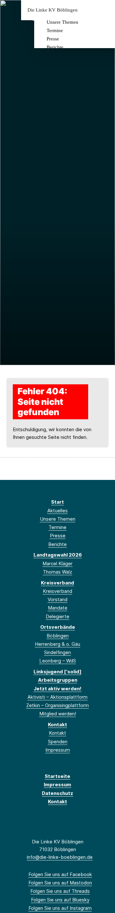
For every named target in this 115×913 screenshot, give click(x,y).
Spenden (57, 741)
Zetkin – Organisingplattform (57, 705)
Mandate (57, 608)
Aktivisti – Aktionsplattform (57, 697)
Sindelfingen (57, 652)
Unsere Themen (62, 22)
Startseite (57, 776)
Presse (53, 38)
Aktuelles (57, 511)
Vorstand (57, 599)
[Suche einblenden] (87, 10)
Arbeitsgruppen (57, 680)
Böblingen (58, 636)
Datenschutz (57, 793)
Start (57, 502)
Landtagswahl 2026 (58, 555)
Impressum (57, 750)
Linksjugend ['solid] (57, 672)
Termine (55, 30)
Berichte (55, 47)
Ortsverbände (57, 627)
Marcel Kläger (57, 563)
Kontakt (57, 724)
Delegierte (57, 616)
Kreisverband (57, 583)
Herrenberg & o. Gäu (57, 644)
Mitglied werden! (57, 714)
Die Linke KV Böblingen (52, 10)
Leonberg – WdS (57, 661)
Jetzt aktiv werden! (57, 689)
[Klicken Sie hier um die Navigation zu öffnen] (105, 10)
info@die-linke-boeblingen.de (60, 857)
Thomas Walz (57, 572)
